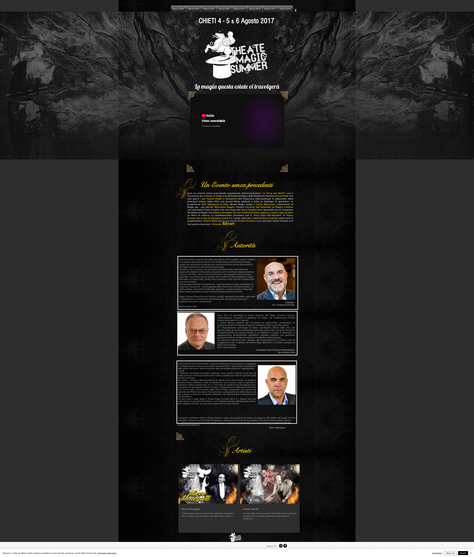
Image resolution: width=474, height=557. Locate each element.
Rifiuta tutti (450, 553)
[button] (178, 8)
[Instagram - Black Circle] (281, 546)
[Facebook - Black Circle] (285, 546)
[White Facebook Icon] (295, 10)
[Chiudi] (471, 553)
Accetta (463, 553)
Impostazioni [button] (437, 553)
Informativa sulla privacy (107, 553)
